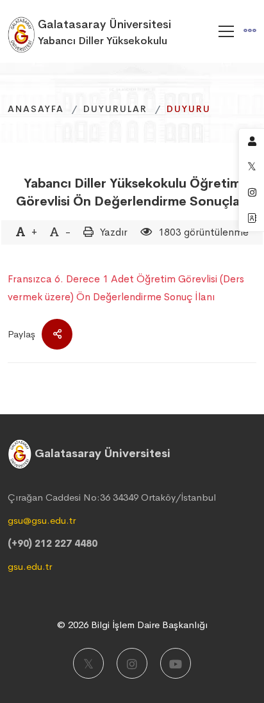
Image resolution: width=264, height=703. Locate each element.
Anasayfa (36, 109)
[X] (88, 663)
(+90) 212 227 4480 (52, 543)
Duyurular (115, 109)
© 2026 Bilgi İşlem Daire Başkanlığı (132, 624)
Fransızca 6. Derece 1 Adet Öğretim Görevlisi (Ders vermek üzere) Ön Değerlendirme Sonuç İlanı (126, 287)
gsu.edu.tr (30, 566)
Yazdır (114, 232)
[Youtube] (175, 663)
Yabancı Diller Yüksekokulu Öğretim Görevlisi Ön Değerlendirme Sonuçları (132, 192)
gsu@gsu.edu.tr (42, 520)
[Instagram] (132, 663)
